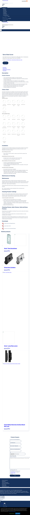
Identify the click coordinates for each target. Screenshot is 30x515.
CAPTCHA (11, 474)
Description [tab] (4, 67)
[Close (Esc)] (2, 499)
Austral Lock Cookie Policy (12, 511)
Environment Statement (5, 483)
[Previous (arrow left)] (0, 500)
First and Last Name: (15, 439)
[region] (15, 511)
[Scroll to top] (1, 497)
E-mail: (12, 442)
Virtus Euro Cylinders (9, 267)
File (10, 452)
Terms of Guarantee (5, 482)
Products (3, 503)
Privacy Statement (5, 480)
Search (3, 4)
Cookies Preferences (12, 513)
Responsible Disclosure (5, 486)
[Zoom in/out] (0, 499)
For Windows (4, 12)
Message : (13, 456)
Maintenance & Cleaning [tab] (6, 69)
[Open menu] (1, 30)
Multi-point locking (7, 16)
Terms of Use (4, 484)
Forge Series (4, 10)
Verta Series (4, 9)
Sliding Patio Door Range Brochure (9, 223)
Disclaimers (4, 481)
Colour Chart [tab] (5, 68)
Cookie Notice (4, 485)
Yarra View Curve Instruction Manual (10, 228)
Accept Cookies (18, 513)
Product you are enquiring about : (15, 449)
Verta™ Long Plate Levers (11, 346)
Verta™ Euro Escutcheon (10, 248)
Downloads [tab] (4, 70)
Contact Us (4, 20)
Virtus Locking (5, 11)
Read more (6, 348)
